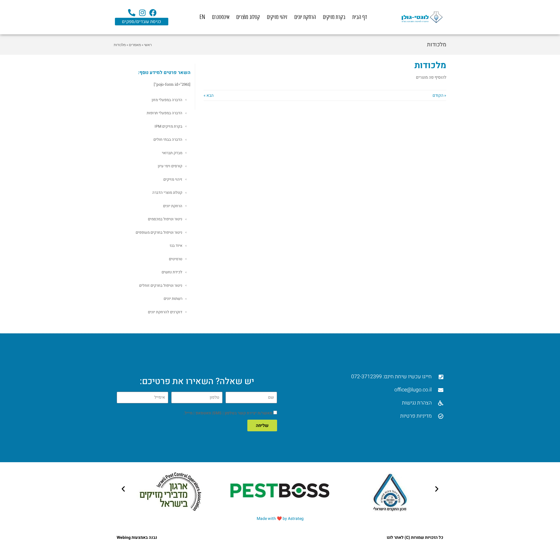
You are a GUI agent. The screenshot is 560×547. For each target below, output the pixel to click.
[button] (123, 488)
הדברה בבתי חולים (167, 139)
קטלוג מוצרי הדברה (167, 192)
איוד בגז (176, 245)
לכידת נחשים (172, 272)
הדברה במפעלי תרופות (164, 113)
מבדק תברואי (172, 153)
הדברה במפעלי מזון (167, 100)
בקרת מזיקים (334, 17)
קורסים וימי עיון (170, 166)
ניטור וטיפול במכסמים (165, 219)
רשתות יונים (173, 298)
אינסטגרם (220, 17)
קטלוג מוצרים (248, 17)
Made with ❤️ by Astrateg (280, 519)
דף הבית (359, 17)
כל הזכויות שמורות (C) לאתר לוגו (415, 537)
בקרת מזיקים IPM (168, 126)
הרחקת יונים (305, 17)
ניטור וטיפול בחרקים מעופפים (159, 232)
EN (202, 17)
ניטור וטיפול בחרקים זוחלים (160, 285)
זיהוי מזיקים (277, 17)
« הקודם (439, 95)
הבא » (209, 95)
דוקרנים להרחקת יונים (165, 312)
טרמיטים (175, 259)
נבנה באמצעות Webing (137, 537)
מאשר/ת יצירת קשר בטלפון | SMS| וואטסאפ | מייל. (227, 413)
